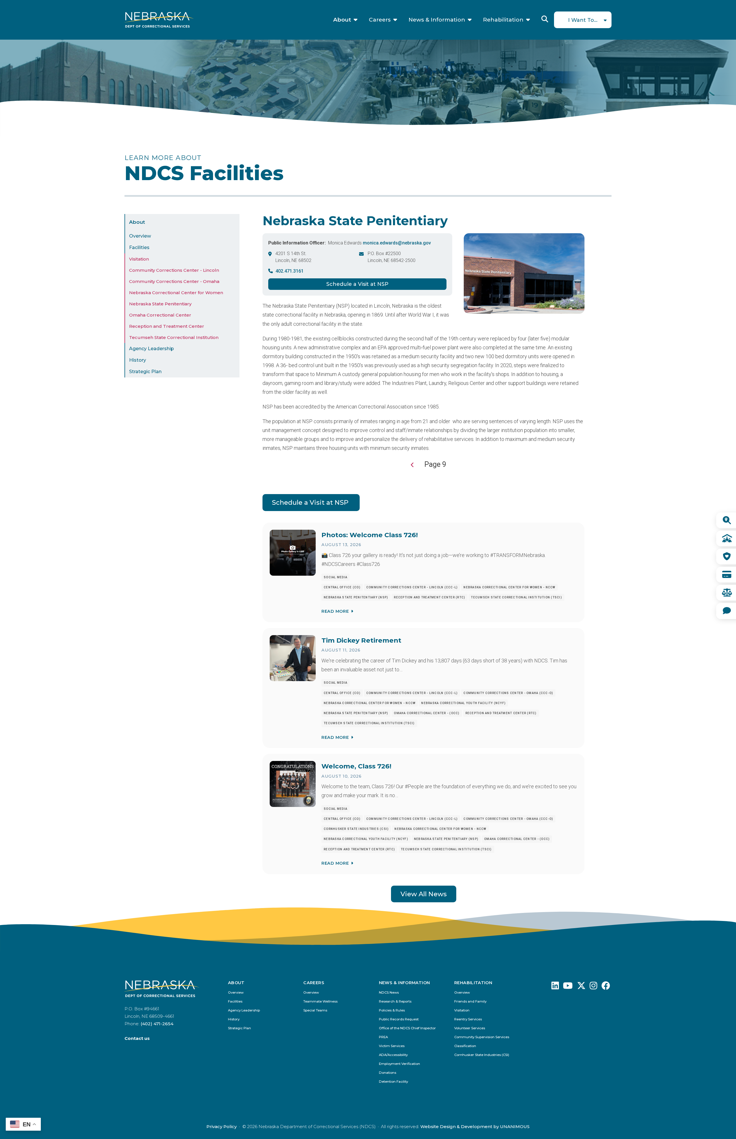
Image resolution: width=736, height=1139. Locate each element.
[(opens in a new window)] (555, 987)
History (137, 360)
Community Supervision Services (481, 1037)
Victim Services (392, 1046)
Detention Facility (393, 1082)
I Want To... (582, 20)
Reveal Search (544, 19)
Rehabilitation (503, 20)
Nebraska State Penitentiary (160, 304)
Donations (387, 1073)
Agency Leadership (151, 348)
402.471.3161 (289, 271)
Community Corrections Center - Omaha (174, 281)
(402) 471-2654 (157, 1023)
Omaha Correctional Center (160, 315)
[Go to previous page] (412, 465)
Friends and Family (470, 1001)
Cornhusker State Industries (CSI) (481, 1055)
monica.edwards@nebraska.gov (397, 243)
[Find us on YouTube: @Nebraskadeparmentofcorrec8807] (568, 987)
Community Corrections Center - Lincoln (174, 270)
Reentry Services (468, 1019)
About (342, 20)
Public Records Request (399, 1019)
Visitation (139, 259)
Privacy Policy (221, 1126)
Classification (465, 1046)
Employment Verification (399, 1064)
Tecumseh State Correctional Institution (173, 337)
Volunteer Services (469, 1028)
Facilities (139, 247)
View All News (423, 894)
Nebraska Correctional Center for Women (176, 292)
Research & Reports (395, 1001)
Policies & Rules (392, 1010)
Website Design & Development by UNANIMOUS (475, 1126)
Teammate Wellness (320, 1001)
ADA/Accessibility (393, 1055)
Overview (140, 236)
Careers (380, 20)
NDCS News (389, 993)
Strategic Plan (145, 371)
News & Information (437, 20)
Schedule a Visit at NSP (357, 284)
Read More (335, 611)
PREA (383, 1037)
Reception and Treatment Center (166, 326)
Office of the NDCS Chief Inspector (407, 1028)
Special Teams (315, 1010)
